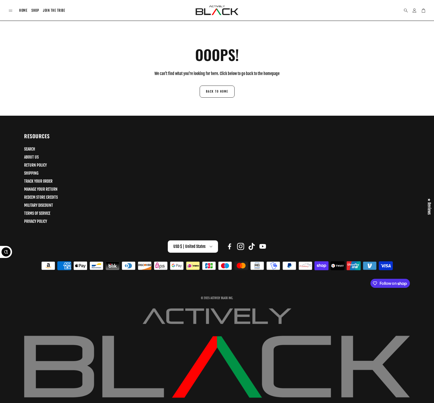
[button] (10, 11)
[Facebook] (229, 246)
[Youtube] (262, 246)
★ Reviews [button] (429, 206)
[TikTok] (251, 246)
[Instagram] (240, 246)
